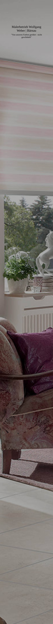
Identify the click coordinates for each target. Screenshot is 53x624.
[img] (26, 312)
